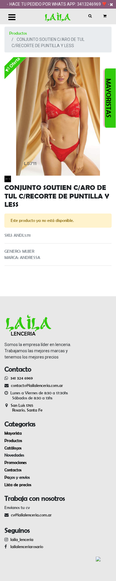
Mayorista (13, 433)
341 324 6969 (21, 378)
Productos (18, 33)
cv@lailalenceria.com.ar (31, 515)
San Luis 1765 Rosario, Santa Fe (23, 408)
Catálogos (12, 448)
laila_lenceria (21, 539)
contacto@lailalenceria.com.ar (36, 385)
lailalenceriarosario (25, 546)
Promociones (15, 462)
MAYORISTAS (108, 98)
